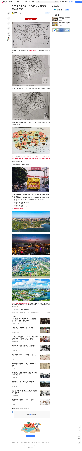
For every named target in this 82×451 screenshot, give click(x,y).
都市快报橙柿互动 (15, 341)
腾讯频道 (46, 442)
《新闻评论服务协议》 (26, 408)
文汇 (12, 368)
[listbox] (31, 360)
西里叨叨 (13, 386)
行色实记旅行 (14, 332)
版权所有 (32, 447)
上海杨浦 (13, 359)
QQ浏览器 (42, 442)
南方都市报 (14, 395)
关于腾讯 (13, 442)
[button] (67, 10)
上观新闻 (13, 350)
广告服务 (32, 442)
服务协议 (22, 442)
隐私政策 (25, 442)
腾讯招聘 (35, 442)
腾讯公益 (39, 442)
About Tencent (17, 442)
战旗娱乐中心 (14, 323)
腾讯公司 (29, 447)
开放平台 (28, 442)
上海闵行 (13, 377)
